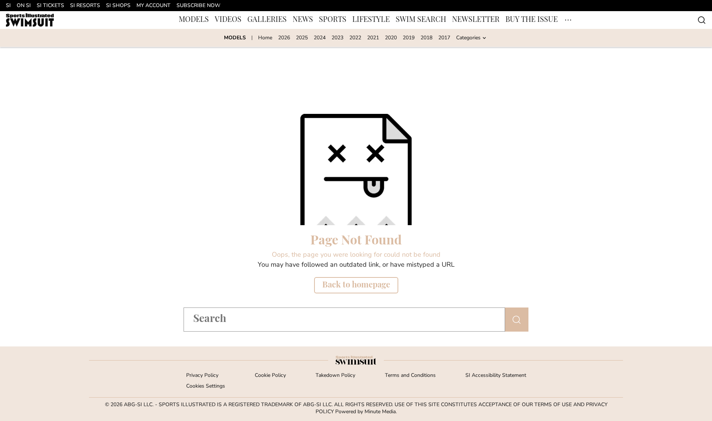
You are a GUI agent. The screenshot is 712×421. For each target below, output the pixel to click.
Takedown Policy (335, 375)
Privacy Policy (202, 375)
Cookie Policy (270, 375)
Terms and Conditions (410, 375)
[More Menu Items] (568, 20)
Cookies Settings (205, 386)
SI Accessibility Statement (495, 375)
